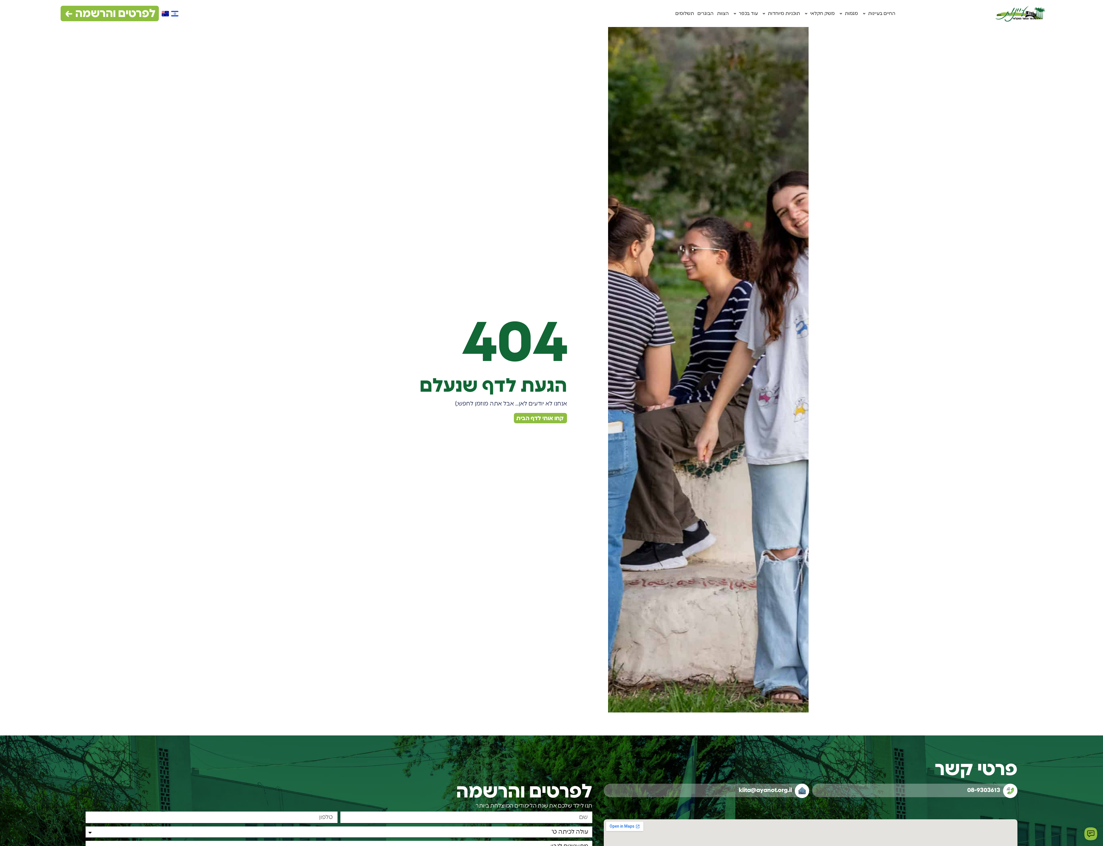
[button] (878, 13)
